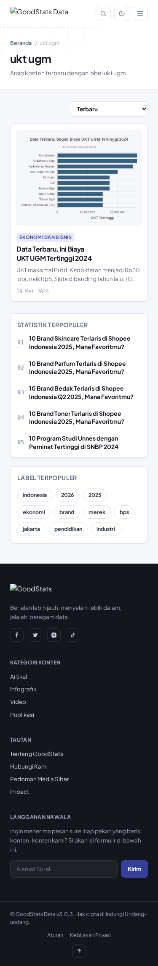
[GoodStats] (31, 590)
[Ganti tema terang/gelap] (121, 13)
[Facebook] (17, 635)
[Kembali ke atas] (79, 951)
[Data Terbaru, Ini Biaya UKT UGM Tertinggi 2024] (79, 178)
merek (96, 512)
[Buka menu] (140, 13)
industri (105, 528)
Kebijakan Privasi (90, 935)
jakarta (31, 528)
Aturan (55, 935)
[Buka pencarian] (103, 13)
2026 (67, 494)
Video (18, 701)
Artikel (18, 676)
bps (124, 512)
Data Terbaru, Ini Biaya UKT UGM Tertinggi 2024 (53, 253)
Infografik (23, 689)
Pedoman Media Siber (39, 778)
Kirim (134, 868)
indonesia (35, 494)
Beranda (21, 42)
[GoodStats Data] (39, 13)
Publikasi (22, 714)
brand (66, 512)
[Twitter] (35, 635)
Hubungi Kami (29, 766)
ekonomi (34, 512)
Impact (19, 791)
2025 (95, 494)
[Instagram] (54, 635)
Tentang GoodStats (36, 753)
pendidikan (68, 528)
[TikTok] (72, 635)
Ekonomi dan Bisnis (45, 237)
